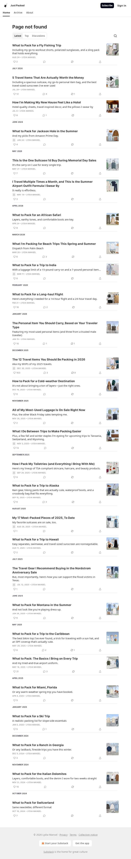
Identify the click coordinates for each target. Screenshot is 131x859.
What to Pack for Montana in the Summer (41, 605)
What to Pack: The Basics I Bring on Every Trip (45, 658)
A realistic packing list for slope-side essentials (39, 720)
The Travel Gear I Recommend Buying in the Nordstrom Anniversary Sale (51, 570)
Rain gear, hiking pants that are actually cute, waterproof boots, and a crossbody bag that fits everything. (53, 491)
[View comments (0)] (44, 62)
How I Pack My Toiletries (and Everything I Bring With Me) (53, 464)
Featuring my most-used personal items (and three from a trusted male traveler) (54, 333)
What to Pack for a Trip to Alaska (35, 485)
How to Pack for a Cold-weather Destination (43, 381)
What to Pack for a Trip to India (34, 265)
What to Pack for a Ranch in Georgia (38, 745)
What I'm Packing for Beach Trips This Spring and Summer (54, 244)
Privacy (64, 834)
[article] (65, 53)
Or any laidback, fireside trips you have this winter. (42, 749)
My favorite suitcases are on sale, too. (34, 522)
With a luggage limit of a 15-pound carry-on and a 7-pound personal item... (56, 269)
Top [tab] (27, 35)
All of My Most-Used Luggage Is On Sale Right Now (48, 410)
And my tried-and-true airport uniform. (35, 663)
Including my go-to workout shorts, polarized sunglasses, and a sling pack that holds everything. (55, 51)
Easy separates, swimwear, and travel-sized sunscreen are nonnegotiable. (55, 544)
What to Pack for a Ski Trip (31, 716)
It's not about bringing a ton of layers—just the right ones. (46, 385)
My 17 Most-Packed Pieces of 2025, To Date (43, 517)
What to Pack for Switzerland (33, 802)
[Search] (115, 35)
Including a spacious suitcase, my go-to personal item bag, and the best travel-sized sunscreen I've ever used (54, 83)
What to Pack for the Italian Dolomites (39, 774)
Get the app (82, 843)
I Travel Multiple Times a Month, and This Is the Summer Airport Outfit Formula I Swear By (52, 183)
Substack (48, 851)
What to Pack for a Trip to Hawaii (35, 539)
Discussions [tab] (38, 35)
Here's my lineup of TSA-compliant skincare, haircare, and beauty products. (56, 468)
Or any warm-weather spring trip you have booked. (42, 692)
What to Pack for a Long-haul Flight (37, 294)
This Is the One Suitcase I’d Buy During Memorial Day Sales (54, 160)
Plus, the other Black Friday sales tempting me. (39, 414)
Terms (73, 834)
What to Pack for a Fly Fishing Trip (36, 45)
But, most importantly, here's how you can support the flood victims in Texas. (53, 578)
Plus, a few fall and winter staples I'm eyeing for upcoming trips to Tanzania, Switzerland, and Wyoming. (57, 437)
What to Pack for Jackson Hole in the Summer (45, 131)
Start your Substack (56, 843)
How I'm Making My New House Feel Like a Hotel (46, 102)
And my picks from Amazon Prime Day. (35, 135)
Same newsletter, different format (32, 807)
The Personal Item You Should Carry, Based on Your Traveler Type (55, 325)
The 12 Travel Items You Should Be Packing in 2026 (48, 359)
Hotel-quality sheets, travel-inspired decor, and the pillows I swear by (52, 107)
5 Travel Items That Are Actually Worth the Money (48, 77)
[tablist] (29, 35)
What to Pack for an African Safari (36, 215)
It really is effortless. (24, 190)
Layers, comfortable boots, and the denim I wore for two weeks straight (54, 778)
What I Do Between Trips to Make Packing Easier (46, 431)
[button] (6, 12)
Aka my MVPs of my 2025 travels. (32, 364)
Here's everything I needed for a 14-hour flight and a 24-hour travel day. (54, 298)
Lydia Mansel (29, 57)
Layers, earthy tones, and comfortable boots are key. (43, 219)
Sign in (121, 5)
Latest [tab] (17, 35)
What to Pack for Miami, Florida (34, 687)
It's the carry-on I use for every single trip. (36, 165)
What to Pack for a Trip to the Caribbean (41, 634)
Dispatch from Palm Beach (27, 248)
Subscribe (107, 5)
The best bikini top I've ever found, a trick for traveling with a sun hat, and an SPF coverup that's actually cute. (55, 640)
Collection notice (88, 834)
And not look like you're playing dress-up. (36, 609)
